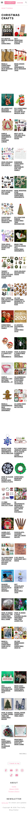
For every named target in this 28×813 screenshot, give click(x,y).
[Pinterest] (17, 770)
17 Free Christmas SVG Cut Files (7, 503)
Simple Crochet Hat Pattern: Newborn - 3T (7, 379)
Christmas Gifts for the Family (7, 326)
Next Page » (23, 753)
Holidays (10, 8)
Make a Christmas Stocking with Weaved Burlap (7, 67)
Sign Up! (5, 803)
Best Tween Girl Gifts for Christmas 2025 (7, 300)
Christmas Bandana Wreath (19, 478)
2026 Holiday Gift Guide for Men (7, 192)
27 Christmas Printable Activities (20, 405)
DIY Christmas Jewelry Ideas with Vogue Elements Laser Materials (20, 452)
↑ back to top (14, 763)
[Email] (17, 775)
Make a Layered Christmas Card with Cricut (6, 644)
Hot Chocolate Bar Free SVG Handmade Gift (6, 689)
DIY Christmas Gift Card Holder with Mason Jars (20, 111)
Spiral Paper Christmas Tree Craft (19, 714)
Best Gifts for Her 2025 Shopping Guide (19, 136)
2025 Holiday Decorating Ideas (20, 272)
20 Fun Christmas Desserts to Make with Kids (19, 301)
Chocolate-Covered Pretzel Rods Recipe (20, 534)
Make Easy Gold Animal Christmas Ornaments (19, 688)
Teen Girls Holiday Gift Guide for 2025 (6, 246)
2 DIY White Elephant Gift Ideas (20, 559)
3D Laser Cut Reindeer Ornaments (7, 110)
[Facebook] (6, 770)
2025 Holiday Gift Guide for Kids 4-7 (7, 163)
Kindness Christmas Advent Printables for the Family (19, 166)
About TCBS (14, 789)
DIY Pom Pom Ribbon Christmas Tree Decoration (19, 221)
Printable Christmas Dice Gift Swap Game (19, 742)
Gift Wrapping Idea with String (18, 41)
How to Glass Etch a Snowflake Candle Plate (7, 479)
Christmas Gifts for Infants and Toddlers (6, 220)
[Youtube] (11, 770)
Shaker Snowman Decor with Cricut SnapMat (6, 588)
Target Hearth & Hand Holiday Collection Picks (7, 274)
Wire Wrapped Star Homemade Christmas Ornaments (20, 194)
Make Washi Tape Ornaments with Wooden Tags (20, 67)
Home (3, 8)
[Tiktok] (11, 775)
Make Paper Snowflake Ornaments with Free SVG (7, 451)
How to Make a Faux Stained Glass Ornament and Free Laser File (20, 617)
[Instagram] (22, 770)
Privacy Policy (14, 791)
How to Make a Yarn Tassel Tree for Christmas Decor (7, 716)
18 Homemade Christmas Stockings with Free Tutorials (20, 380)
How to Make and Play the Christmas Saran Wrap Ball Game (7, 616)
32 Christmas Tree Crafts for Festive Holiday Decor (7, 561)
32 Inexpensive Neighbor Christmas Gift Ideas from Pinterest (19, 507)
